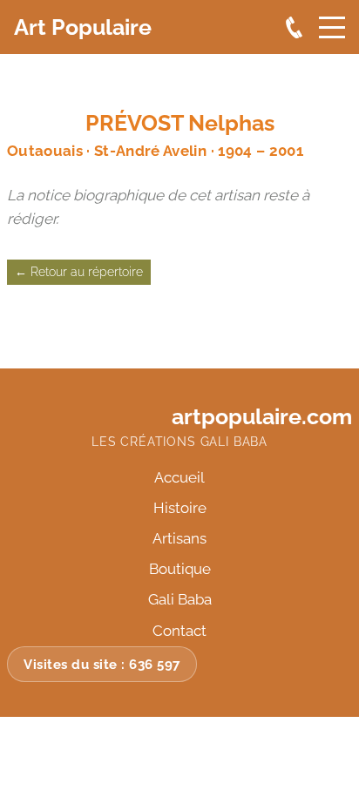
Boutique (180, 568)
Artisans (179, 538)
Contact (179, 630)
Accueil (179, 477)
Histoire (180, 508)
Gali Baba (180, 599)
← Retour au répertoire (79, 272)
